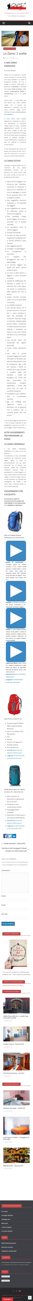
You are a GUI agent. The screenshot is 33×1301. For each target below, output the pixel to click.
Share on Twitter (10, 836)
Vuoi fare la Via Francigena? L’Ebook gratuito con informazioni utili (14, 849)
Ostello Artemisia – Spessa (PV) (14, 843)
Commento (5, 870)
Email (3, 905)
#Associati (4, 1223)
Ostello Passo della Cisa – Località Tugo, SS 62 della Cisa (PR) (15, 1017)
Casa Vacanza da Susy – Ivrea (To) (13, 1073)
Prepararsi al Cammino (9, 48)
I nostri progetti (6, 1227)
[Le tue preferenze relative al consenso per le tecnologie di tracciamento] (30, 1298)
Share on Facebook (5, 836)
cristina (16, 58)
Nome (3, 896)
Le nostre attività (6, 1231)
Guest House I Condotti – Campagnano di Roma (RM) (16, 1138)
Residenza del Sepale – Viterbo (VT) (14, 1108)
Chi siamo (4, 1211)
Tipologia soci (5, 1219)
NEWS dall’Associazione (8, 1243)
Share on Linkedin (14, 836)
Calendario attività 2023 (8, 1251)
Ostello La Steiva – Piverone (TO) (13, 1044)
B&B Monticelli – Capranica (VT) (13, 1166)
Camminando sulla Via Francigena (16, 13)
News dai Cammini (7, 1247)
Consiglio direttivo (7, 1215)
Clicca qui (5, 972)
